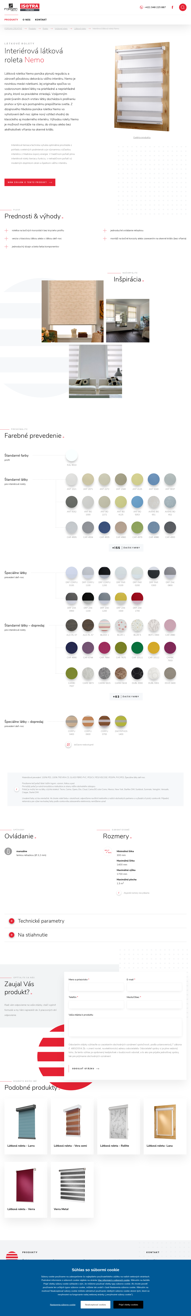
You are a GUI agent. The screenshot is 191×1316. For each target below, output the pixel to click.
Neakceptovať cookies (95, 1304)
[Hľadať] (183, 7)
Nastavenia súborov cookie (63, 1304)
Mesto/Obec (134, 997)
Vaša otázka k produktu (81, 1014)
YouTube (172, 7)
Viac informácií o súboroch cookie (114, 1280)
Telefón (73, 997)
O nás (27, 19)
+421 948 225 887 (155, 7)
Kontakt (41, 19)
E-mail (131, 979)
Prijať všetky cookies (128, 1304)
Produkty (11, 19)
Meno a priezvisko (79, 979)
